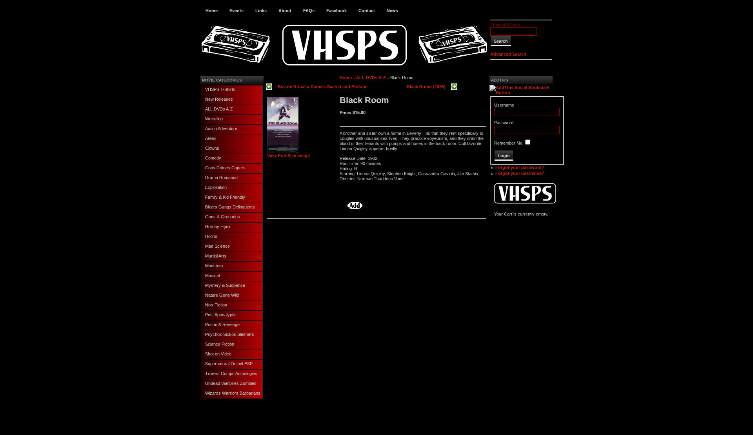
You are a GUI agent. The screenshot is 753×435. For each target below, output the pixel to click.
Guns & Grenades (222, 216)
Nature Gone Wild (222, 295)
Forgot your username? (519, 173)
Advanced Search (508, 54)
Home (212, 10)
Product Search (505, 24)
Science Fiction (219, 344)
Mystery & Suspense (225, 285)
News (392, 10)
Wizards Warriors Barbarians (232, 393)
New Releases (219, 99)
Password (503, 122)
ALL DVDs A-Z (219, 109)
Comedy (213, 158)
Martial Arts (215, 256)
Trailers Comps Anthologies (231, 373)
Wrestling (214, 118)
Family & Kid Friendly (225, 197)
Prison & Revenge (222, 324)
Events (236, 10)
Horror (211, 236)
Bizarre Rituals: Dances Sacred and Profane (322, 86)
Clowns (212, 148)
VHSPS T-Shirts (220, 89)
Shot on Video (218, 354)
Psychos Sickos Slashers (229, 334)
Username (504, 105)
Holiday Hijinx (218, 226)
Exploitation (216, 187)
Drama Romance (221, 177)
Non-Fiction (216, 305)
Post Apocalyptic (220, 314)
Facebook (336, 10)
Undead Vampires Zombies (230, 383)
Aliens (210, 138)
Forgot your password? (519, 167)
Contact (366, 10)
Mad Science (217, 246)
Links (261, 10)
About (284, 10)
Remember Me (508, 143)
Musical (212, 275)
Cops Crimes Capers (225, 167)
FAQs (309, 10)
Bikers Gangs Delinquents (230, 207)
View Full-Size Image (288, 155)
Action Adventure (221, 128)
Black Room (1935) (426, 86)
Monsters (214, 265)
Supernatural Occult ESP (229, 363)
